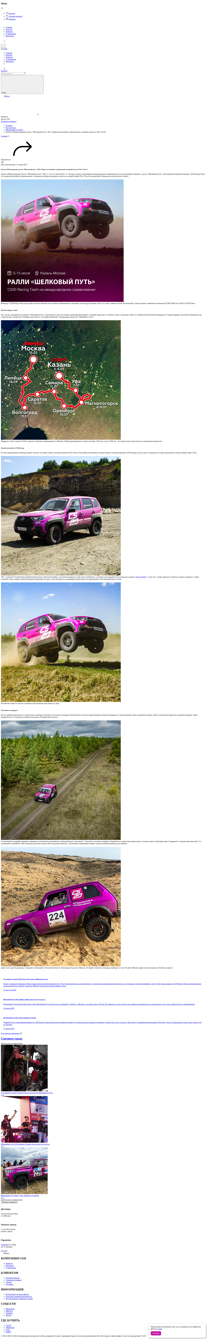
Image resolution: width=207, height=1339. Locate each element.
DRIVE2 (9, 1311)
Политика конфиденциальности (19, 1297)
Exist (8, 1330)
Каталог (11, 13)
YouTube (9, 1313)
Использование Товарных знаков (19, 1299)
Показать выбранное (9, 1202)
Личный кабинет (15, 16)
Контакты (10, 36)
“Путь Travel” (140, 577)
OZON (8, 1325)
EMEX (8, 1332)
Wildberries (10, 1328)
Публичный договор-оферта (17, 1294)
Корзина (11, 19)
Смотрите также (11, 1038)
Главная (9, 27)
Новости (9, 32)
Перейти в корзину (9, 121)
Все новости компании (10, 1033)
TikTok (8, 1315)
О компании (11, 34)
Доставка (9, 1284)
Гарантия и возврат (14, 1280)
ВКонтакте (10, 1309)
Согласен (155, 1333)
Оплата (9, 1282)
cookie (159, 1329)
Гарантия (5, 1245)
